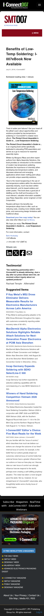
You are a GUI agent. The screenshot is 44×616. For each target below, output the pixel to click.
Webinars (21, 510)
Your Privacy (20, 595)
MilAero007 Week (12, 565)
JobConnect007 (17, 506)
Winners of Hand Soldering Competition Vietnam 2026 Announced (22, 396)
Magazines (22, 502)
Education (34, 506)
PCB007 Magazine (12, 584)
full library (30, 220)
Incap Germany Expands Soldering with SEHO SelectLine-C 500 (20, 369)
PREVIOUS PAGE (11, 25)
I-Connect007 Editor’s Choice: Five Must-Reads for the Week (23, 431)
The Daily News (11, 556)
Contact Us (33, 595)
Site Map (13, 598)
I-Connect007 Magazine (15, 578)
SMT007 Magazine (12, 581)
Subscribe (8, 502)
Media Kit (24, 598)
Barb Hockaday (12, 235)
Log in (39, 612)
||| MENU (35, 33)
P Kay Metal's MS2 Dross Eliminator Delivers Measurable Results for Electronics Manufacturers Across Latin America (21, 301)
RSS (33, 598)
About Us (8, 595)
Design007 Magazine (13, 587)
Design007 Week (11, 562)
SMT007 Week (10, 559)
